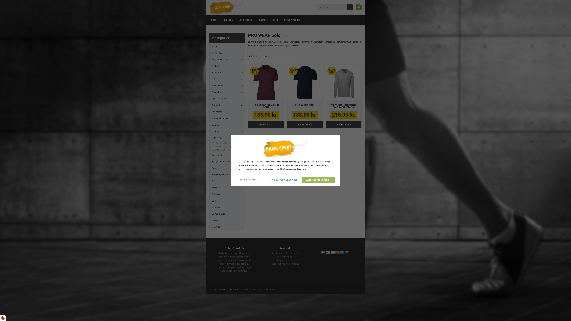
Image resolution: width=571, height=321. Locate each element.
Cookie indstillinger (248, 179)
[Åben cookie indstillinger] (3, 318)
